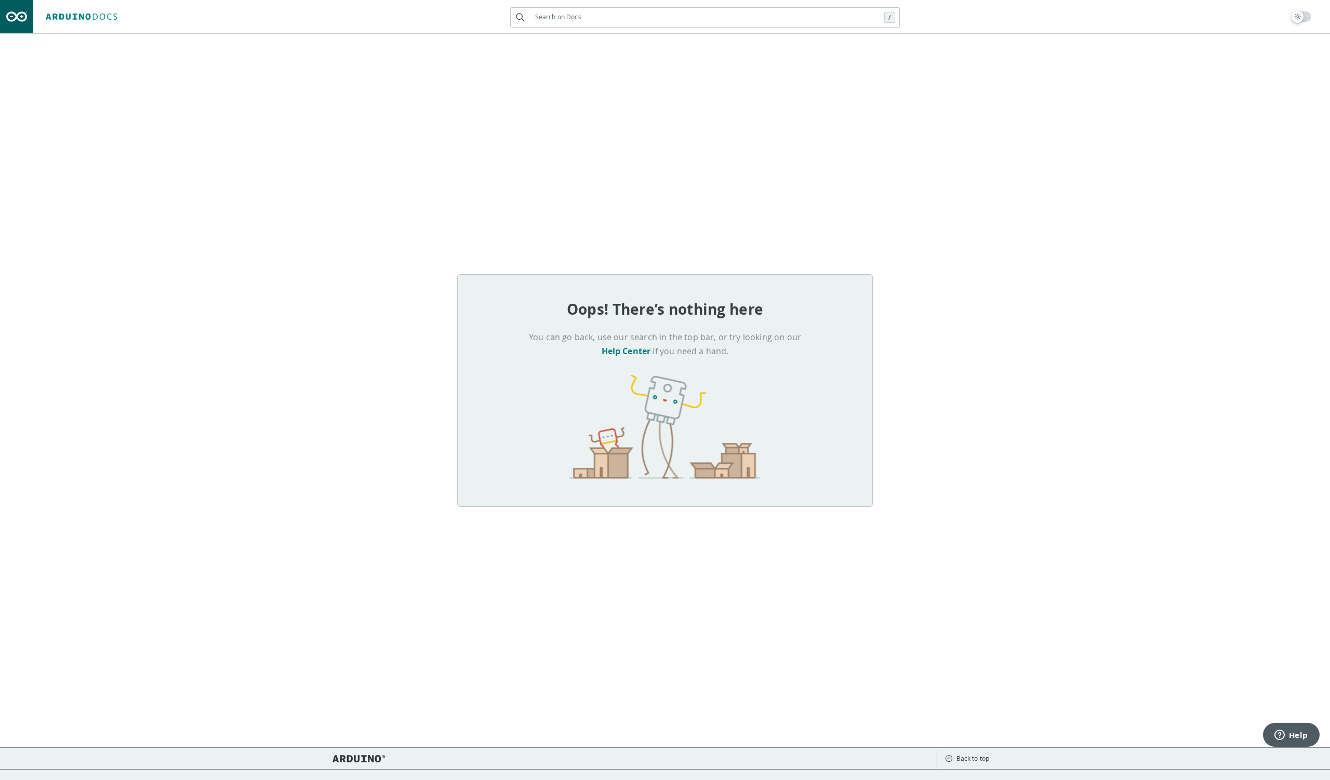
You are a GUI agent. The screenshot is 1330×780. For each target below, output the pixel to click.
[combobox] (705, 16)
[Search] (520, 17)
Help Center (626, 351)
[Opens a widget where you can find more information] (1291, 736)
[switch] (1301, 16)
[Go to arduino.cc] (16, 16)
